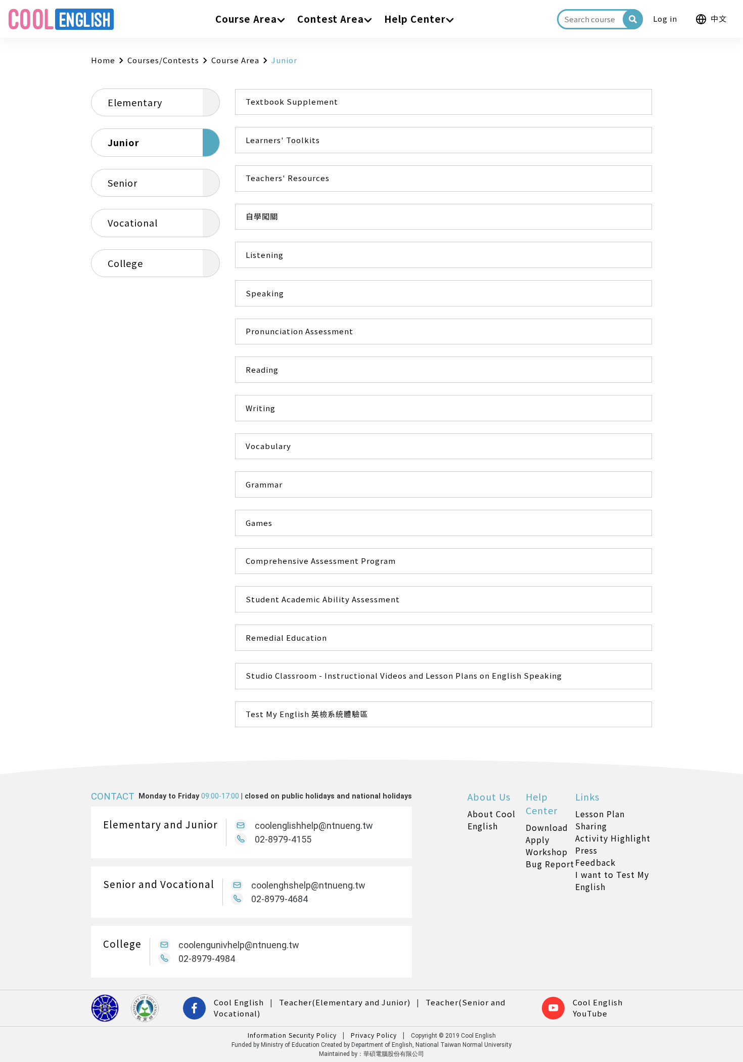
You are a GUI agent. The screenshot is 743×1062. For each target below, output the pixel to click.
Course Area (235, 60)
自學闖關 (262, 216)
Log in (665, 18)
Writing (260, 408)
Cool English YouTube (598, 1008)
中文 (719, 18)
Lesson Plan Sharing (600, 820)
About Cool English (492, 820)
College (125, 263)
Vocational (133, 222)
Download (547, 827)
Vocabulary (268, 445)
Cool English (239, 1002)
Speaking (265, 293)
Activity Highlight (613, 838)
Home (103, 60)
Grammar (264, 484)
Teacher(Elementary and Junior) (344, 1002)
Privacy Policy (374, 1035)
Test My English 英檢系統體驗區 (307, 714)
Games (259, 522)
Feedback (595, 862)
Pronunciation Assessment (299, 331)
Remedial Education (286, 637)
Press (586, 850)
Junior (124, 142)
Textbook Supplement (292, 101)
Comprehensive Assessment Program (321, 560)
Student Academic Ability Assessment (323, 599)
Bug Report (550, 864)
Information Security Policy (292, 1035)
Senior (122, 182)
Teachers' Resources (288, 177)
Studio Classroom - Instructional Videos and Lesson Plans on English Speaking (404, 675)
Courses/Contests (163, 60)
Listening (265, 254)
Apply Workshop (547, 845)
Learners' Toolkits (283, 140)
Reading (262, 369)
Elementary (135, 102)
